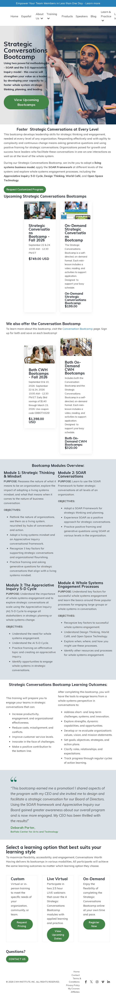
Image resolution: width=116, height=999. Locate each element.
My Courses (74, 988)
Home (14, 16)
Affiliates (75, 992)
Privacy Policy (73, 985)
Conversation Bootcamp (78, 328)
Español (26, 16)
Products (67, 16)
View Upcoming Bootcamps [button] (26, 102)
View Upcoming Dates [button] (58, 935)
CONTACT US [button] (17, 959)
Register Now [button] (94, 924)
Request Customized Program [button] (24, 189)
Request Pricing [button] (22, 924)
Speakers (82, 16)
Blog (93, 16)
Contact (76, 975)
